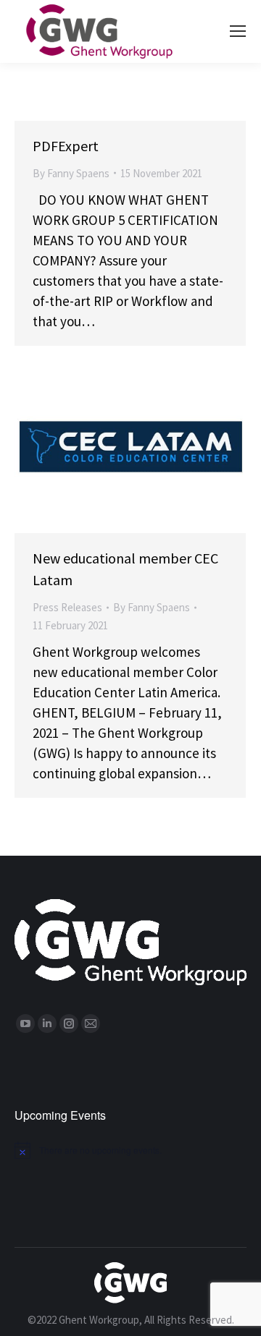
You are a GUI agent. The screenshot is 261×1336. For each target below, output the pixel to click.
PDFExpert (66, 146)
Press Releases (67, 607)
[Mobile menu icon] (237, 31)
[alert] (130, 1150)
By (71, 173)
